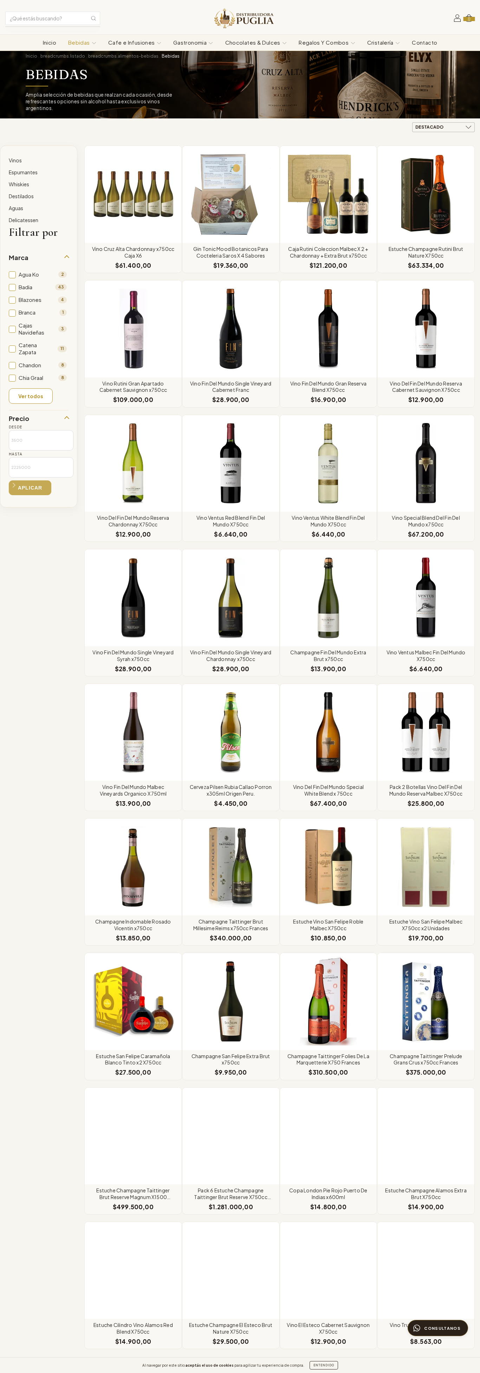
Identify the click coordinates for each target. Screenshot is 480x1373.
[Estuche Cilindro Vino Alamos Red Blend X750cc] (133, 1270)
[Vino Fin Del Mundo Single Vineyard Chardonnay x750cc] (230, 597)
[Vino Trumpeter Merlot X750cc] (425, 1270)
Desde (15, 427)
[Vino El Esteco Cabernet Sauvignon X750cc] (328, 1270)
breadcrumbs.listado (62, 56)
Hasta (15, 454)
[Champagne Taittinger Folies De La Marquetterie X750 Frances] (328, 1001)
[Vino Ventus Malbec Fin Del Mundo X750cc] (425, 597)
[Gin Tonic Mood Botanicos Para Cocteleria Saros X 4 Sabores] (230, 194)
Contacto (424, 42)
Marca (18, 257)
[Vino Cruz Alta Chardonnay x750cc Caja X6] (133, 194)
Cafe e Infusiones (132, 42)
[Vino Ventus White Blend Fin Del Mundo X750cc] (328, 463)
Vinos (15, 160)
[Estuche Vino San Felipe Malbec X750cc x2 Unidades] (425, 866)
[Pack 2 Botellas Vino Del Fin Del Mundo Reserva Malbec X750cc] (425, 732)
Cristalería (381, 42)
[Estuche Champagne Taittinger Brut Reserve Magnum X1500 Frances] (133, 1136)
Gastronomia (190, 42)
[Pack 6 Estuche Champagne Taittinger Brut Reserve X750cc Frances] (230, 1136)
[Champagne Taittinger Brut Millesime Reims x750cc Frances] (230, 866)
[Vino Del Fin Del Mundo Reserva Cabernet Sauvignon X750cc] (425, 328)
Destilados (21, 196)
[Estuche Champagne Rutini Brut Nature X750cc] (425, 194)
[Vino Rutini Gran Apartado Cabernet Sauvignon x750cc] (133, 328)
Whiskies (19, 184)
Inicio (49, 42)
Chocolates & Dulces (253, 42)
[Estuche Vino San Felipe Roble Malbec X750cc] (328, 866)
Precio (19, 418)
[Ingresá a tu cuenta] (457, 19)
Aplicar (30, 488)
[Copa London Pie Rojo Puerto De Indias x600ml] (328, 1136)
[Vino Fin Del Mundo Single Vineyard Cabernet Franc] (230, 328)
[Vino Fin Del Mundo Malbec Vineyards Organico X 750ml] (133, 732)
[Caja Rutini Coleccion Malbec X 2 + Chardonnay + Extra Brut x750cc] (328, 194)
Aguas (16, 208)
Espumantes (23, 172)
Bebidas (79, 42)
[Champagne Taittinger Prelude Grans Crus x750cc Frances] (425, 1001)
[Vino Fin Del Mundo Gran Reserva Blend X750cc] (328, 328)
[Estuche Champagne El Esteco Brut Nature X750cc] (230, 1270)
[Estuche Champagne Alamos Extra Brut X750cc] (425, 1136)
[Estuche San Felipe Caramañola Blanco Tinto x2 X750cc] (133, 1001)
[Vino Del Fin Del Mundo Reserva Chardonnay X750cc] (133, 463)
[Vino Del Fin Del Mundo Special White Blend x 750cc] (328, 732)
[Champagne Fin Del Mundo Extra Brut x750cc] (328, 597)
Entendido (323, 1365)
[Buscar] (93, 18)
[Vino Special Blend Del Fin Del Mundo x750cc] (425, 463)
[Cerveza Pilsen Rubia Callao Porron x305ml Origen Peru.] (230, 732)
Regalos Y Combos (324, 42)
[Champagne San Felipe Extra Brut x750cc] (230, 1001)
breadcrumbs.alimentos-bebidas (123, 56)
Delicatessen (23, 220)
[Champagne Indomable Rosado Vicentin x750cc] (133, 866)
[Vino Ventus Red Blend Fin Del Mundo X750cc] (230, 463)
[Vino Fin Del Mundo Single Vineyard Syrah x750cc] (133, 597)
